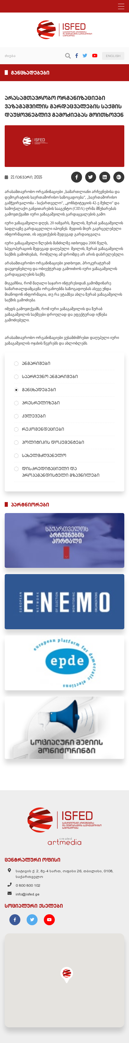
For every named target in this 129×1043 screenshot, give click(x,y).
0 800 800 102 (28, 885)
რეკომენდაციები (43, 429)
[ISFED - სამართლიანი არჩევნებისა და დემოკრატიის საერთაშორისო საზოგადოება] (64, 23)
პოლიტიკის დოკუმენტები (53, 442)
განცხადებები (39, 389)
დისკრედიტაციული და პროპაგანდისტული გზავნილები (61, 472)
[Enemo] (64, 601)
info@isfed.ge (27, 894)
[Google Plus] (118, 177)
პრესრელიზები (41, 403)
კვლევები (34, 416)
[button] (66, 975)
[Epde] (64, 663)
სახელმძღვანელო (44, 455)
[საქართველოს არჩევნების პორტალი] (64, 540)
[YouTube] (94, 55)
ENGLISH (113, 56)
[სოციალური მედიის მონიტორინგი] (64, 728)
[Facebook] (76, 55)
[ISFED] (64, 818)
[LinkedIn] (104, 177)
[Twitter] (85, 55)
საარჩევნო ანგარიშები (50, 376)
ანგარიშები (36, 363)
